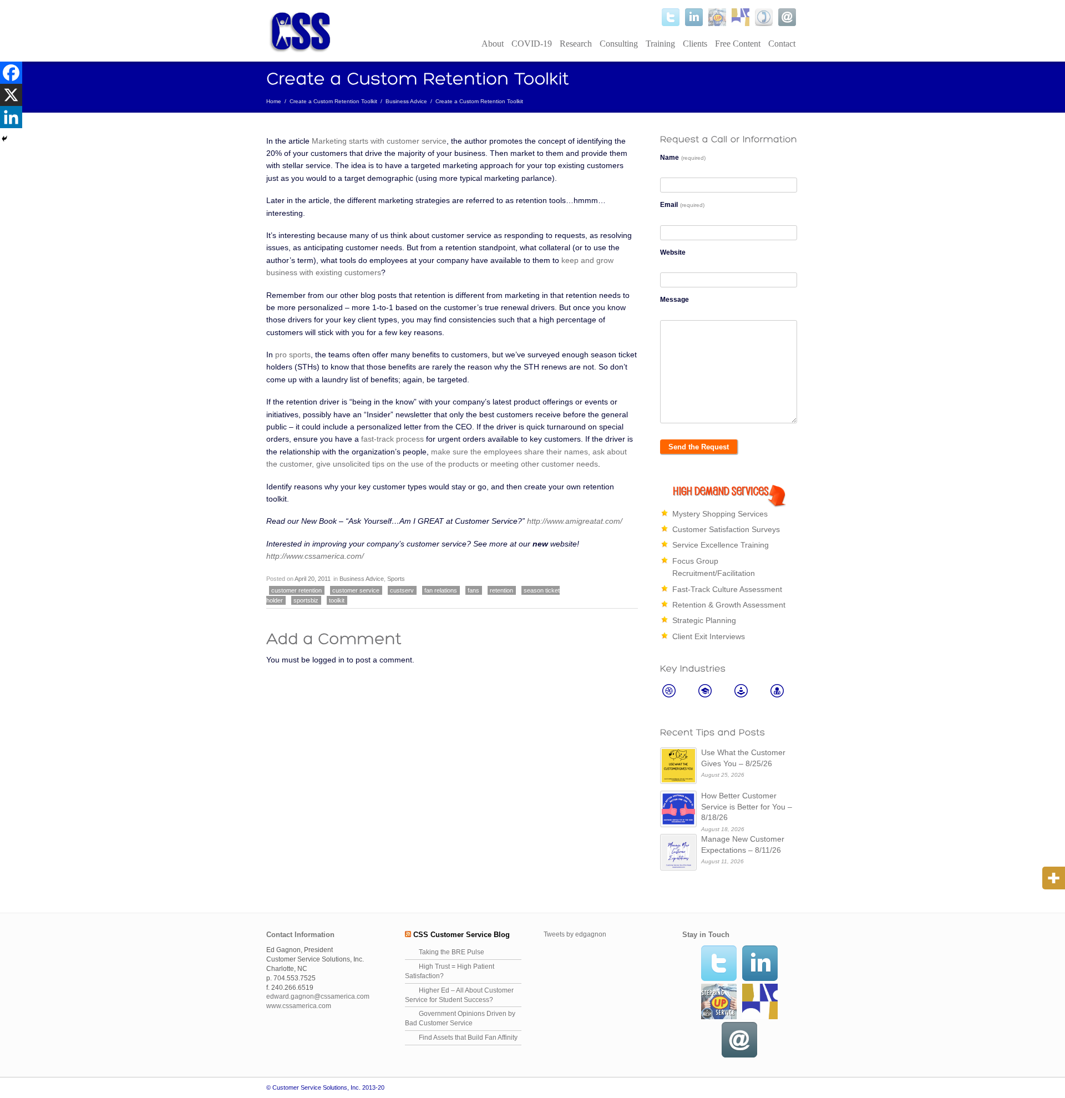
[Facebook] (11, 73)
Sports (396, 578)
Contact (781, 43)
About (492, 43)
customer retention (296, 590)
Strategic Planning (704, 620)
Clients (695, 43)
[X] (11, 95)
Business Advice (406, 101)
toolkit (336, 600)
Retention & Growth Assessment (728, 604)
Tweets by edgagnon (575, 934)
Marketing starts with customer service (379, 140)
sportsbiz (305, 600)
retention (501, 590)
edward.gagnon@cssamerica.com (317, 996)
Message (674, 299)
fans (473, 590)
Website (673, 252)
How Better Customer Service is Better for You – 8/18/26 (746, 806)
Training (660, 43)
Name (683, 157)
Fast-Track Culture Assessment (727, 589)
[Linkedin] (11, 117)
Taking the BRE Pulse (451, 952)
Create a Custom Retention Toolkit (333, 101)
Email (682, 205)
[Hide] (4, 138)
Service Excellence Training (720, 544)
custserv (402, 590)
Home (273, 101)
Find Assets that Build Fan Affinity (468, 1037)
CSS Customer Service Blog (461, 934)
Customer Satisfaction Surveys (726, 529)
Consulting (619, 43)
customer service (355, 590)
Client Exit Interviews (708, 636)
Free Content (737, 43)
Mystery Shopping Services (720, 513)
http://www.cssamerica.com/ (315, 555)
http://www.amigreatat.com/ (574, 521)
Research (576, 43)
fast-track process (392, 438)
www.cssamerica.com (298, 1006)
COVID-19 (531, 43)
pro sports (293, 354)
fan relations (440, 590)
